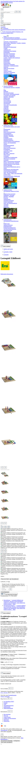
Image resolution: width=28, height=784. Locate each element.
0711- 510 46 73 (4, 692)
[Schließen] (1, 525)
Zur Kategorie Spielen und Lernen (12, 126)
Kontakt (5, 703)
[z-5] (8, 378)
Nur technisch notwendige (6, 740)
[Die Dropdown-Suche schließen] (19, 12)
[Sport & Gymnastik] (10, 124)
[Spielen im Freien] (10, 218)
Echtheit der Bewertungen (10, 718)
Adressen (16, 29)
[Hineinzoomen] (8, 527)
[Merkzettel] (1, 19)
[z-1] (8, 282)
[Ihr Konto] (2, 21)
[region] (14, 424)
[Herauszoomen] (2, 527)
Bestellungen (22, 29)
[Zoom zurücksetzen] (5, 527)
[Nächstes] (5, 467)
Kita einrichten (7, 714)
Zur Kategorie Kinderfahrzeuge (11, 221)
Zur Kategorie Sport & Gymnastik (12, 87)
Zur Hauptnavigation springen (13, 2)
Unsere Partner (7, 717)
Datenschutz (6, 721)
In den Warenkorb (5, 592)
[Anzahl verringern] (3, 589)
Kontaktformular (12, 695)
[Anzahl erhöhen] (10, 589)
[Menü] (2, 9)
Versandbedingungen (9, 705)
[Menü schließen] (4, 128)
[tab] (14, 602)
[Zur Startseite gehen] (6, 7)
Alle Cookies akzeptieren (6, 742)
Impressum (6, 719)
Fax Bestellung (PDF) (9, 701)
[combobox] (7, 12)
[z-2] (8, 410)
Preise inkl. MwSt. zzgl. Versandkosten (9, 579)
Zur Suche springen (18, 1)
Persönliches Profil (9, 29)
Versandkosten (4, 730)
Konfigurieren (16, 740)
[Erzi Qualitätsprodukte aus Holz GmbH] (14, 265)
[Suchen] (16, 12)
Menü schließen (6, 24)
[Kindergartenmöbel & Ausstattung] (10, 84)
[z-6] (8, 346)
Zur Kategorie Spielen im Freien (11, 191)
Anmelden (3, 27)
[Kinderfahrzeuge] (10, 242)
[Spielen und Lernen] (10, 188)
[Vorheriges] (2, 467)
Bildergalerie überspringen (7, 274)
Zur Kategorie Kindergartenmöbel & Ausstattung (15, 39)
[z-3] (8, 442)
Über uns (6, 715)
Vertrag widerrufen (5, 696)
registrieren (5, 28)
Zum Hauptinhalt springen (7, 1)
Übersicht (3, 29)
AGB (5, 704)
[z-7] (8, 314)
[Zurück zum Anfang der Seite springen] (2, 735)
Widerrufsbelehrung (8, 708)
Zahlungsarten (7, 707)
